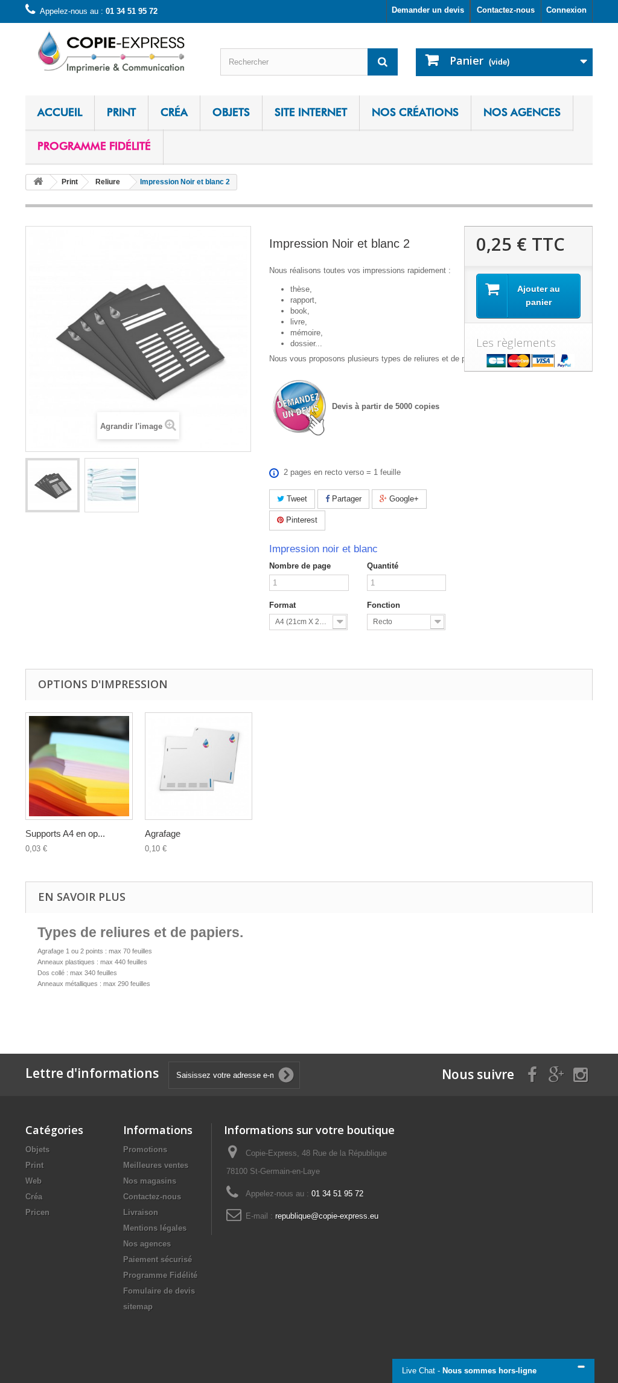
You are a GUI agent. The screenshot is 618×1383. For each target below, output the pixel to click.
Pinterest (300, 519)
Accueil (59, 112)
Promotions (145, 1149)
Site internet (311, 112)
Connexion (566, 10)
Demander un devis (428, 10)
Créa (174, 112)
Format (282, 605)
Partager (346, 498)
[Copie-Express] (113, 50)
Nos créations (415, 112)
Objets (231, 112)
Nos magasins (149, 1180)
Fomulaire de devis (159, 1290)
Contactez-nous (506, 10)
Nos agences (522, 112)
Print (121, 112)
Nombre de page (300, 565)
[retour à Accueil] (38, 182)
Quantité (382, 565)
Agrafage (162, 833)
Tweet (295, 498)
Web (33, 1180)
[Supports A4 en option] (79, 766)
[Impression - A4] (52, 485)
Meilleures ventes (155, 1165)
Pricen (37, 1212)
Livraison (140, 1212)
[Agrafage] (198, 766)
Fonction (383, 605)
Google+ (403, 498)
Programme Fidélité (94, 146)
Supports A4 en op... (65, 833)
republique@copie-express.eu (326, 1215)
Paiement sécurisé (157, 1259)
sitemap (138, 1306)
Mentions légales (154, 1228)
